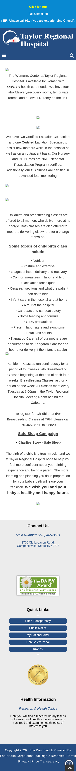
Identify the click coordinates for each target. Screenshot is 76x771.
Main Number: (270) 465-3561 (38, 535)
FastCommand (38, 13)
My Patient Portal (38, 635)
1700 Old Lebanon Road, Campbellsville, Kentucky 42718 (38, 544)
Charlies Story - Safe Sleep (39, 442)
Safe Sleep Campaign (38, 433)
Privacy (23, 761)
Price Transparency (38, 621)
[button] (69, 764)
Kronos (38, 649)
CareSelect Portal (38, 642)
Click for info (38, 6)
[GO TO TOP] (69, 768)
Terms (71, 755)
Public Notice (38, 628)
